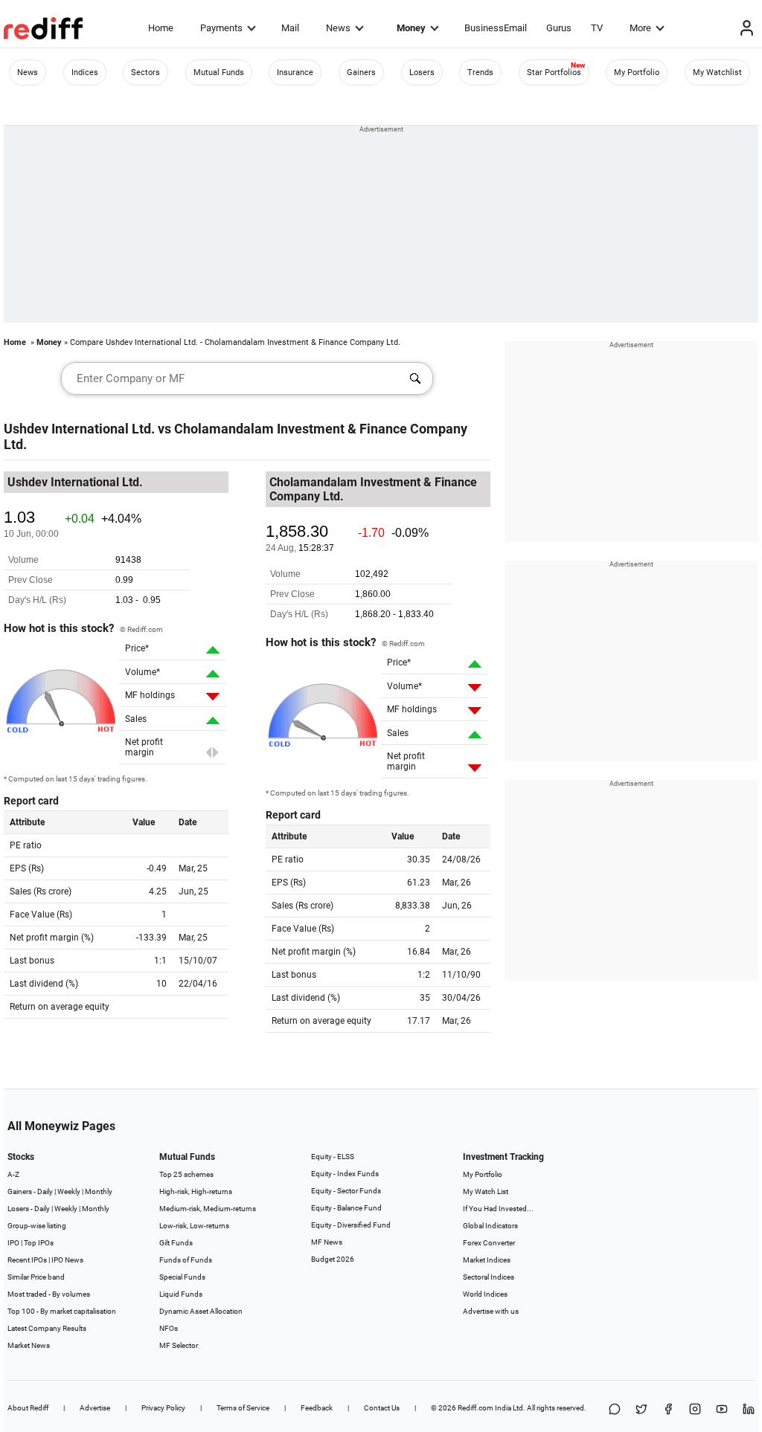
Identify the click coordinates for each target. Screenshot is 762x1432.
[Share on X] (641, 1410)
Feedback (317, 1408)
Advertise (95, 1408)
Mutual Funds (218, 72)
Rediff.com (475, 1408)
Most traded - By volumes (48, 1294)
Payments (221, 27)
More (640, 27)
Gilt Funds (176, 1243)
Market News (28, 1345)
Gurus (559, 27)
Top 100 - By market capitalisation (61, 1311)
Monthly (98, 1191)
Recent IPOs (27, 1260)
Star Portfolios (554, 72)
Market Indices (486, 1260)
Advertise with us (491, 1311)
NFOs (168, 1328)
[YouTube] (722, 1410)
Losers (422, 72)
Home (160, 27)
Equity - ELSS (332, 1156)
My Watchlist (717, 72)
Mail (290, 27)
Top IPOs (39, 1243)
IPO (13, 1243)
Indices (84, 72)
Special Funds (182, 1277)
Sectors (145, 72)
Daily (45, 1191)
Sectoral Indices (488, 1277)
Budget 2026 (332, 1259)
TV (597, 27)
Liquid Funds (180, 1294)
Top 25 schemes (186, 1174)
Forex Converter (489, 1243)
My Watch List (485, 1191)
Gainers (361, 72)
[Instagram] (695, 1410)
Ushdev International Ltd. (79, 428)
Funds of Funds (185, 1260)
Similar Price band (36, 1277)
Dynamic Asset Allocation (201, 1311)
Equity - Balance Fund (346, 1208)
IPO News (67, 1260)
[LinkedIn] (749, 1410)
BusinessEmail (495, 27)
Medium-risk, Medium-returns (207, 1208)
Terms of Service (243, 1408)
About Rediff (27, 1408)
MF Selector (178, 1345)
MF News (326, 1242)
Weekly (68, 1191)
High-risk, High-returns (195, 1191)
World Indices (485, 1294)
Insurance (295, 72)
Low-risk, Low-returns (194, 1226)
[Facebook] (668, 1410)
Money (411, 27)
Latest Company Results (46, 1328)
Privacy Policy (163, 1408)
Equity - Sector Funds (346, 1191)
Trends (480, 72)
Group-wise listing (36, 1226)
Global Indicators (490, 1226)
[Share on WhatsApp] (615, 1410)
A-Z (13, 1174)
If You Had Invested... (498, 1208)
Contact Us (382, 1408)
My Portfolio (636, 72)
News (338, 27)
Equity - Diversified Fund (351, 1225)
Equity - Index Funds (345, 1173)
